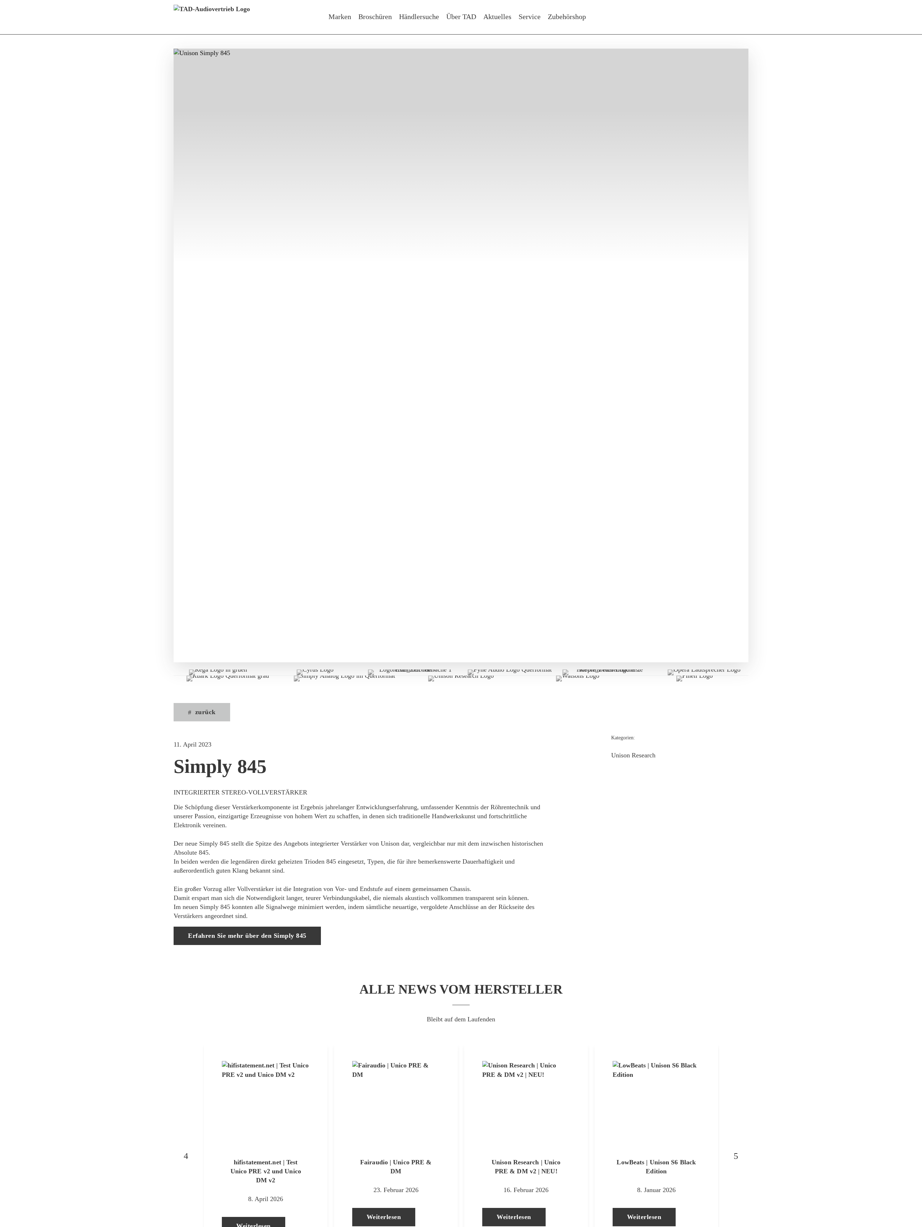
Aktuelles (497, 17)
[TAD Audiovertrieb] (212, 17)
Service (530, 17)
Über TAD (461, 17)
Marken (339, 17)
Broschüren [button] (375, 17)
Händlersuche (419, 17)
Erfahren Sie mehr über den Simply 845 (247, 935)
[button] (202, 712)
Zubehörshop (567, 17)
